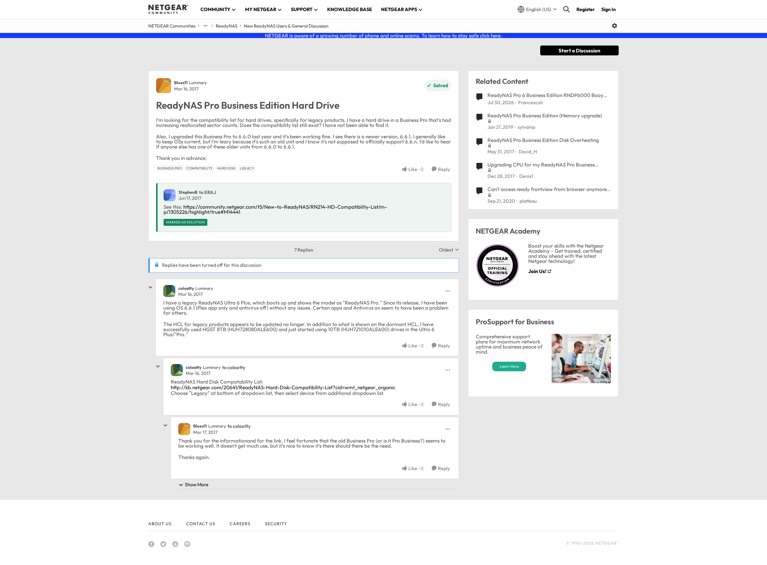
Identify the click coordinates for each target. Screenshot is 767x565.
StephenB (188, 192)
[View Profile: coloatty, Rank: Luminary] (169, 291)
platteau (528, 201)
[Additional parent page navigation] (205, 26)
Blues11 (181, 83)
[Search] (566, 9)
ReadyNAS (226, 26)
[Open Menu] (614, 26)
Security (276, 523)
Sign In (608, 9)
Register (585, 9)
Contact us (200, 523)
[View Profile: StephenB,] (170, 195)
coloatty (186, 288)
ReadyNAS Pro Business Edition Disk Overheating (543, 140)
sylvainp (526, 127)
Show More (197, 484)
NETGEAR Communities (171, 26)
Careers (240, 523)
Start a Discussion (579, 50)
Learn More (509, 366)
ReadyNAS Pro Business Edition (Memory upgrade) (544, 115)
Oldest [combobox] (449, 249)
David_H (528, 151)
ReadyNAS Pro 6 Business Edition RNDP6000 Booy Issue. (545, 95)
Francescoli (530, 102)
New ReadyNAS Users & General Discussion (286, 26)
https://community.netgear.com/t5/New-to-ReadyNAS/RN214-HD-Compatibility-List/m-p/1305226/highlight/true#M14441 (275, 209)
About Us (160, 523)
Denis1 (526, 176)
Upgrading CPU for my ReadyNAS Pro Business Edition (541, 164)
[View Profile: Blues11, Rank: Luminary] (163, 85)
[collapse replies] (150, 287)
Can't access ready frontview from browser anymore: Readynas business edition (547, 189)
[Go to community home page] (168, 9)
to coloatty (233, 367)
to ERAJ (207, 192)
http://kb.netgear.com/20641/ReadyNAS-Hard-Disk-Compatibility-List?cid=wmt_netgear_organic (283, 387)
